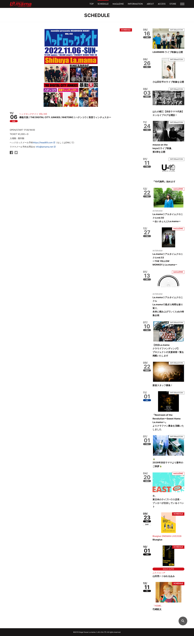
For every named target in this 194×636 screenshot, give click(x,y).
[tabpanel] (71, 68)
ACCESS (161, 4)
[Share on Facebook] (11, 153)
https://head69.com (43, 142)
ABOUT (150, 4)
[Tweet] (16, 153)
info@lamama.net (44, 146)
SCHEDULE (103, 4)
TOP (91, 4)
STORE (172, 4)
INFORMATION (135, 4)
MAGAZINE (118, 4)
